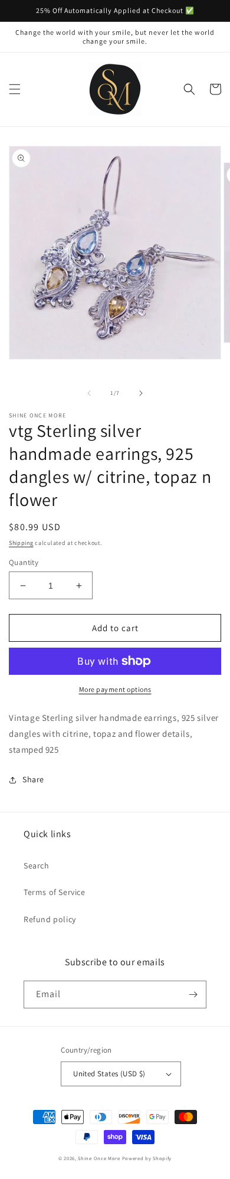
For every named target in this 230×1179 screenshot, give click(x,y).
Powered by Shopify (147, 1158)
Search (37, 865)
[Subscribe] (193, 994)
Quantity (23, 562)
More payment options (115, 689)
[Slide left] (89, 393)
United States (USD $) (109, 1074)
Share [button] (33, 779)
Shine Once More (99, 1158)
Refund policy (50, 919)
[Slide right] (141, 393)
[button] (15, 89)
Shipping (21, 543)
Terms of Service (55, 892)
